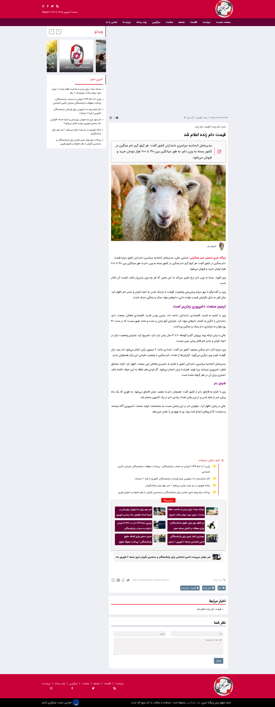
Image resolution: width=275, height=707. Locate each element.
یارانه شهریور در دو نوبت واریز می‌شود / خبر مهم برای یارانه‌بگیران (178, 485)
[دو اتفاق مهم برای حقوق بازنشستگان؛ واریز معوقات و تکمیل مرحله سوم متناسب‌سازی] (212, 526)
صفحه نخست (223, 22)
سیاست (206, 22)
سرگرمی (156, 22)
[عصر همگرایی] (185, 8)
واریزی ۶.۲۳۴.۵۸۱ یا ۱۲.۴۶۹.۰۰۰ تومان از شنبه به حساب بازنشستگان (134, 525)
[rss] (57, 7)
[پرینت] (111, 117)
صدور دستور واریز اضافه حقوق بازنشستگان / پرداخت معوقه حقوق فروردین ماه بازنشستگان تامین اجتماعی (135, 540)
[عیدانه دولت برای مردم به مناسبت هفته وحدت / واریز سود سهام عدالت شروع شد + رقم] (212, 512)
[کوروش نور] (222, 246)
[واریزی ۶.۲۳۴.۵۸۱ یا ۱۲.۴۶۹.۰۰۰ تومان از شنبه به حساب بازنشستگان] (160, 526)
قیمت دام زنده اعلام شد (209, 609)
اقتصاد (194, 22)
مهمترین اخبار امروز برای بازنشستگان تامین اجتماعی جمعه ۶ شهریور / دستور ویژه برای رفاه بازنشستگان (186, 540)
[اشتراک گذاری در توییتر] (128, 580)
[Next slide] (51, 31)
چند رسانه (142, 22)
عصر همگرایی (193, 703)
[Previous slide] (58, 31)
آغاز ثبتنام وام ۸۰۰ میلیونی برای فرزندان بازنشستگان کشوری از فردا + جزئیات (172, 479)
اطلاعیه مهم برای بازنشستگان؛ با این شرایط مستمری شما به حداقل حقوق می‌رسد (76, 65)
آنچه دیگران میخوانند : (208, 460)
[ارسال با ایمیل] (117, 118)
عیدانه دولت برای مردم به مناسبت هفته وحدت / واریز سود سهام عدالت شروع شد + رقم (186, 513)
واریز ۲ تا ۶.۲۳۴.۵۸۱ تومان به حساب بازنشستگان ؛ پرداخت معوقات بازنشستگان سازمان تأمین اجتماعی (164, 469)
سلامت (170, 22)
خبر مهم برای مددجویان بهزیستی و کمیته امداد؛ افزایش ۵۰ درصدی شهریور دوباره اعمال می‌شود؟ (134, 513)
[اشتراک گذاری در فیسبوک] (113, 580)
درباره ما (127, 22)
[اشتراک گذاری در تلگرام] (118, 580)
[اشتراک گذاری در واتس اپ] (123, 580)
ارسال (218, 660)
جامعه (182, 22)
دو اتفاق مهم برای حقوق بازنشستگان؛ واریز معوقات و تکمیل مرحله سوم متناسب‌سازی (187, 526)
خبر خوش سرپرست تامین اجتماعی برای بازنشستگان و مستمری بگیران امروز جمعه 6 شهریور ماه (163, 557)
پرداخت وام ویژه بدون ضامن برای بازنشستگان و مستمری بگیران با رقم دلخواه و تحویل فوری (164, 492)
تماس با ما (112, 22)
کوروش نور (211, 246)
